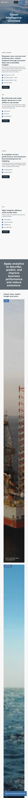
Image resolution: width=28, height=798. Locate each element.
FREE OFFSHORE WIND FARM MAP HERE (15, 793)
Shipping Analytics (8, 169)
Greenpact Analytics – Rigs (10, 80)
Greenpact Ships (8, 172)
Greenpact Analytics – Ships (10, 77)
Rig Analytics (7, 111)
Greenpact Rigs (7, 116)
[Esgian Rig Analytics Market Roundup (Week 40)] (14, 431)
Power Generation (8, 222)
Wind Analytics (7, 219)
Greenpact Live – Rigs (9, 75)
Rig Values (6, 114)
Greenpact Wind (8, 83)
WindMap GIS (7, 225)
